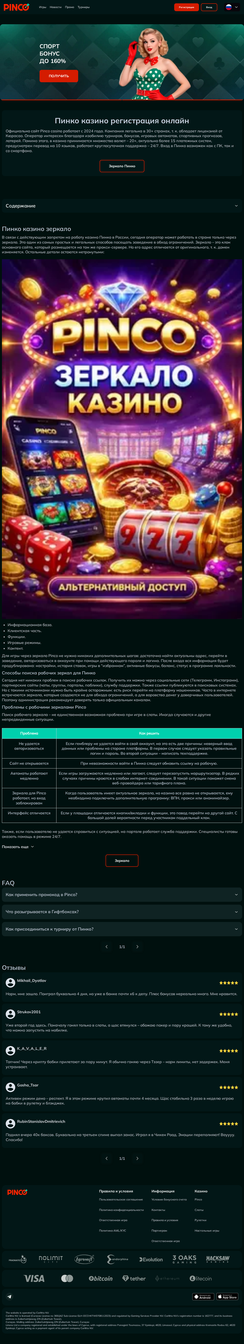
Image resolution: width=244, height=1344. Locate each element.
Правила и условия (116, 1191)
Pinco (198, 1199)
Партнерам (159, 1230)
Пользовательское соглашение (121, 1199)
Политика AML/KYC (112, 1230)
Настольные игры (207, 1230)
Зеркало (122, 860)
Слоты (199, 1210)
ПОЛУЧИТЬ (59, 76)
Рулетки (200, 1220)
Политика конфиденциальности (121, 1210)
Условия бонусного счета (169, 1199)
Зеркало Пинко (122, 166)
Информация (163, 1191)
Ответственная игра (113, 1220)
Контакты (158, 1210)
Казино (201, 1191)
